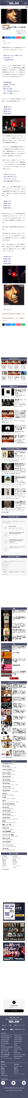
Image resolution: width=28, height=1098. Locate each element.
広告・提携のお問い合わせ (18, 1029)
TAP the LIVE (8, 828)
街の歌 (9, 822)
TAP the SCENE (9, 773)
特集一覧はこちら (14, 678)
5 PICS (10, 801)
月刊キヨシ (8, 794)
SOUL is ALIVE (7, 839)
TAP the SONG (10, 784)
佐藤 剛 (4, 860)
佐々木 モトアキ (16, 858)
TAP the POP (5, 869)
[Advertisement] (14, 341)
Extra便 (9, 797)
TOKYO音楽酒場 (8, 832)
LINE (23, 37)
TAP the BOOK (9, 818)
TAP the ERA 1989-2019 (8, 804)
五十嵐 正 (4, 856)
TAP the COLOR (8, 777)
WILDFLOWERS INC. (10, 1088)
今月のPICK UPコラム (7, 763)
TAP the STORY (8, 787)
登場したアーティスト (19, 1025)
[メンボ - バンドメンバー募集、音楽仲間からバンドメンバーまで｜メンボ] (14, 951)
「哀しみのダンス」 (7, 309)
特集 (10, 1025)
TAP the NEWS (10, 791)
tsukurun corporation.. (18, 1090)
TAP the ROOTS (8, 780)
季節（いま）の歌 (8, 825)
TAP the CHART (9, 811)
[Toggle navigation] (25, 3)
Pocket (18, 37)
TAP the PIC (8, 849)
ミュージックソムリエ (9, 846)
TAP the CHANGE (8, 770)
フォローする (14, 1010)
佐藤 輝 (14, 860)
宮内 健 (4, 864)
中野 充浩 (15, 862)
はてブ (13, 37)
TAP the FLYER (9, 815)
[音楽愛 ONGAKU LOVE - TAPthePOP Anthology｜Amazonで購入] (14, 911)
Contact (5, 1029)
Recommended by (21, 383)
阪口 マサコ (5, 858)
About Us (4, 1025)
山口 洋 (14, 864)
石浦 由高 (19, 33)
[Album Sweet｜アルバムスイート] (14, 931)
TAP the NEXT (9, 767)
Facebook (8, 37)
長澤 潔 (4, 862)
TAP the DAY (7, 808)
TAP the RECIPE (7, 842)
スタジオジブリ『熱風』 (9, 835)
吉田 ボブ (4, 865)
